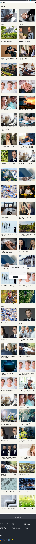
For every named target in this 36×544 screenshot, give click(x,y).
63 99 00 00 (4, 530)
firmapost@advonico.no (5, 523)
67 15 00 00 (28, 524)
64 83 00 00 (4, 522)
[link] (27, 0)
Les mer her (24, 272)
